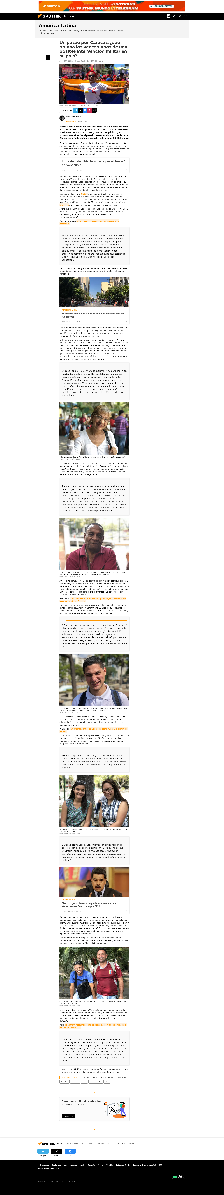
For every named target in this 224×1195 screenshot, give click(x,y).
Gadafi (84, 194)
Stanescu (64, 204)
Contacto (91, 1165)
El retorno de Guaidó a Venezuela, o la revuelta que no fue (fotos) (93, 315)
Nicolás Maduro (121, 1077)
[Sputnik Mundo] (50, 19)
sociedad (86, 1077)
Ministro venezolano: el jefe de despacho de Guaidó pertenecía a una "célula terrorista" (93, 1026)
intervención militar (95, 1082)
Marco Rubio (64, 1082)
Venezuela (102, 1077)
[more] (126, 170)
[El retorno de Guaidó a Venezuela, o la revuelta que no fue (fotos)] (95, 292)
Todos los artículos (71, 121)
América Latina (69, 309)
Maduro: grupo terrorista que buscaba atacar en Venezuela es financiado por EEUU (89, 905)
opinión (84, 1082)
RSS (160, 1165)
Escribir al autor (82, 121)
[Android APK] (179, 1176)
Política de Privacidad (106, 1165)
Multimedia (122, 1144)
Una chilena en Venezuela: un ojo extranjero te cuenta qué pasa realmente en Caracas (93, 599)
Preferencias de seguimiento (48, 1168)
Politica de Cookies (123, 1165)
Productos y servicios (77, 1165)
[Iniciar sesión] (174, 16)
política (94, 1077)
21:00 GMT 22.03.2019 (68, 61)
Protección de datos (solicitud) (144, 1165)
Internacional (77, 1077)
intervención (75, 1082)
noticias (107, 1082)
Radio (131, 1144)
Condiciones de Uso (59, 1165)
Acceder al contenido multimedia (89, 105)
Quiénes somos (43, 1165)
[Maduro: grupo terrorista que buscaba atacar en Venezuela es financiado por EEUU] (95, 882)
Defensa (111, 1144)
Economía (101, 1144)
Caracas (110, 1077)
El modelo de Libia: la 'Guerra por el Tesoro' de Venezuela (93, 163)
